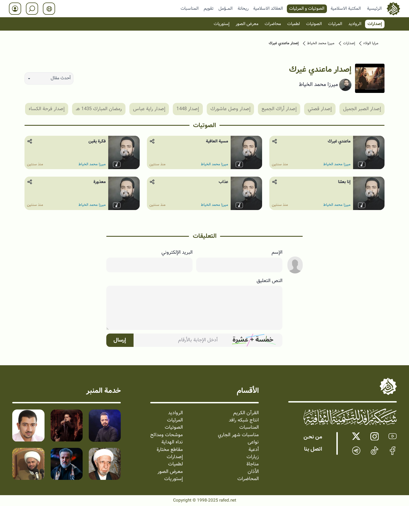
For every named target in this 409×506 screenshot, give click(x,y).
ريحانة (243, 8)
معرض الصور (247, 24)
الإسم (277, 252)
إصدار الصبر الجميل (362, 108)
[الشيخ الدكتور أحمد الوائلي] (105, 464)
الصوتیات (314, 24)
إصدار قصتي (320, 108)
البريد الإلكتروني (177, 252)
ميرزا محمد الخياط (320, 43)
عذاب (223, 182)
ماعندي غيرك (339, 141)
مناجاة (253, 464)
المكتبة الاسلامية (346, 8)
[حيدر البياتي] (105, 425)
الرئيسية (374, 8)
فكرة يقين (97, 141)
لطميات (293, 24)
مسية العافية (217, 141)
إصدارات (375, 24)
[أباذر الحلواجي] (28, 425)
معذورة (99, 182)
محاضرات (273, 24)
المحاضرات (248, 479)
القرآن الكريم (246, 413)
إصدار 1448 (187, 108)
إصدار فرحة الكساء (47, 108)
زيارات (253, 457)
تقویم (209, 8)
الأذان (253, 471)
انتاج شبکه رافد (244, 420)
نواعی (253, 442)
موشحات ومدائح (166, 435)
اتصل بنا (313, 449)
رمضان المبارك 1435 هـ (99, 108)
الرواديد (354, 24)
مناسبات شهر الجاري (238, 435)
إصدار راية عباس (149, 108)
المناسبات (190, 8)
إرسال (120, 340)
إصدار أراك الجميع (279, 108)
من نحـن (313, 437)
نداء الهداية (172, 442)
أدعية (253, 449)
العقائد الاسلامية (268, 8)
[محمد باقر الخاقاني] (67, 425)
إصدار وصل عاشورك (230, 108)
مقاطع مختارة (170, 449)
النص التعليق (269, 281)
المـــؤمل (225, 8)
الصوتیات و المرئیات (306, 8)
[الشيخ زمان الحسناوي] (28, 464)
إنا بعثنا (344, 182)
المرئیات (335, 24)
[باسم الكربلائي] (67, 464)
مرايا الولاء (370, 43)
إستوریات (222, 24)
